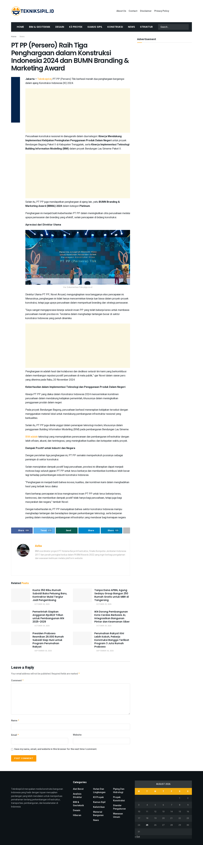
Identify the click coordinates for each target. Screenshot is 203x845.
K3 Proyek (75, 27)
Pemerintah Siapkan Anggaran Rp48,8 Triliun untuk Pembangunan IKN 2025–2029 (48, 616)
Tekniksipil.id (44, 79)
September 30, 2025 (43, 650)
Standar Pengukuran (119, 807)
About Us (121, 11)
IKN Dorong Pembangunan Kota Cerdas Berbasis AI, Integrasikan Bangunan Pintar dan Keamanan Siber (112, 616)
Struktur (146, 27)
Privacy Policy (161, 11)
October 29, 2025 (103, 604)
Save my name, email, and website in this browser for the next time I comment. (55, 749)
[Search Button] (186, 27)
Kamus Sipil (95, 27)
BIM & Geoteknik (39, 27)
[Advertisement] (77, 110)
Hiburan (77, 815)
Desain (59, 27)
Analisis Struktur (77, 795)
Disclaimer (146, 11)
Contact (133, 11)
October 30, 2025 (41, 604)
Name (15, 720)
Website (77, 735)
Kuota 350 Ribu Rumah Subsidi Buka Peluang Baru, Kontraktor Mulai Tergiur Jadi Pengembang (50, 595)
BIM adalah (31, 437)
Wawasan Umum (118, 815)
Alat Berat (78, 789)
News (131, 27)
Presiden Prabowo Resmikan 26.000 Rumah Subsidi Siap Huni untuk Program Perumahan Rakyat (48, 640)
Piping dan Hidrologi (118, 790)
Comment (17, 680)
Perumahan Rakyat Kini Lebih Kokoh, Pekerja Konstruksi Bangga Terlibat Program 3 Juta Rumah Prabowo (111, 640)
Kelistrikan (99, 807)
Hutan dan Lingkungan (99, 790)
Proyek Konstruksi (119, 799)
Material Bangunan (98, 813)
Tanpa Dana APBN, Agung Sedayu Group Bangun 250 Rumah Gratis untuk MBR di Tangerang (111, 595)
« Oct (137, 837)
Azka (38, 546)
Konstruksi (115, 27)
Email (15, 735)
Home (20, 27)
